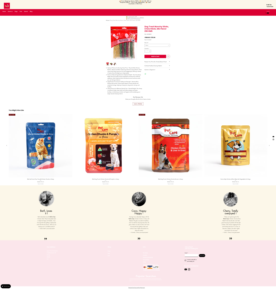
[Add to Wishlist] (168, 56)
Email (186, 253)
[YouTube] (273, 137)
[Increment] (150, 51)
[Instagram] (273, 139)
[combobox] (157, 45)
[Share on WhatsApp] (145, 74)
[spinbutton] (147, 51)
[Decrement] (145, 51)
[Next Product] (269, 145)
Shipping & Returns (148, 257)
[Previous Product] (7, 145)
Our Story (145, 252)
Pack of (146, 42)
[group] (138, 149)
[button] (267, 13)
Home (107, 20)
